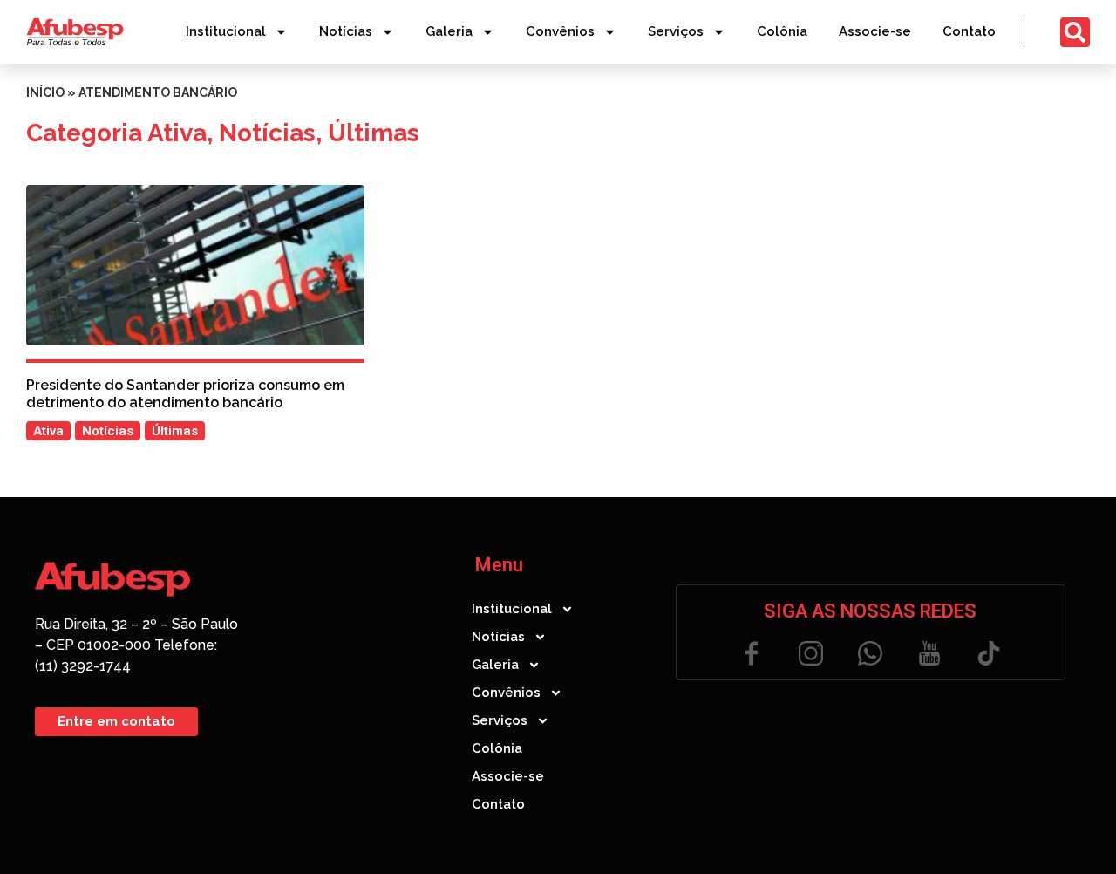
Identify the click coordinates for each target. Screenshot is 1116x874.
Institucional (226, 31)
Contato (969, 31)
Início (45, 92)
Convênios (560, 31)
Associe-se (875, 31)
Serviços (676, 31)
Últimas (373, 133)
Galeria (449, 31)
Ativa (177, 133)
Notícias (345, 31)
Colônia (782, 31)
